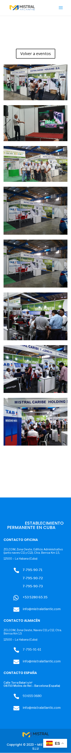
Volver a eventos (35, 53)
